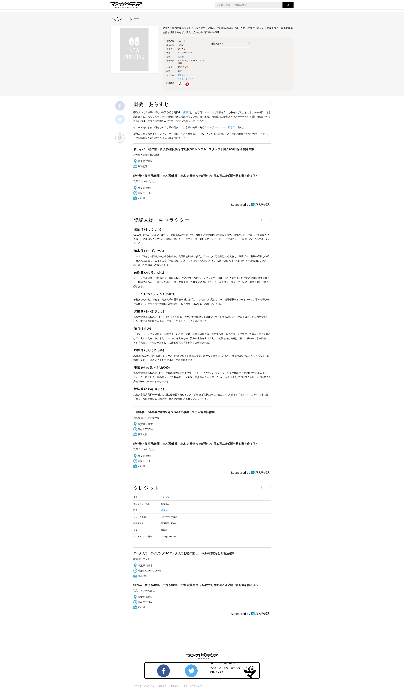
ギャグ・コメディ (185, 79)
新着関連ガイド (218, 43)
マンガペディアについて (143, 686)
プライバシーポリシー (191, 686)
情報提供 (162, 686)
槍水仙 (231, 127)
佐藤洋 (186, 112)
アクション (182, 75)
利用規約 (174, 686)
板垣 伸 (181, 57)
